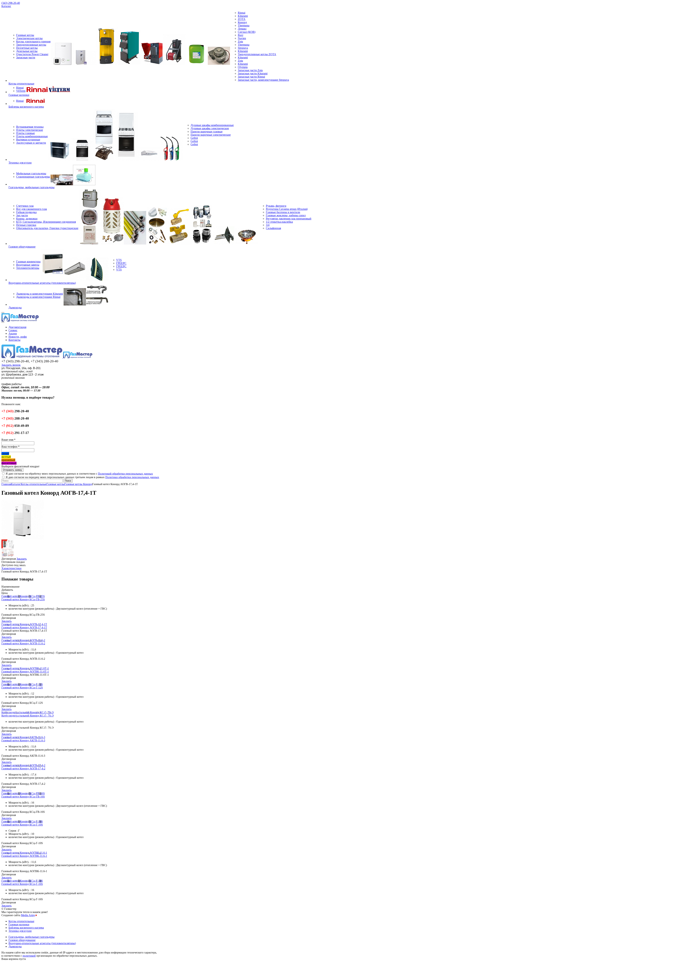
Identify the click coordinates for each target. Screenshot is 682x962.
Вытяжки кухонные (28, 139)
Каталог (6, 6)
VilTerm (20, 90)
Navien (242, 38)
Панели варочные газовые (207, 131)
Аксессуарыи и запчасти (31, 142)
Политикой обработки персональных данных (125, 473)
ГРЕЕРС (121, 263)
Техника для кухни (20, 162)
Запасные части (25, 57)
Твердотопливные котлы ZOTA (257, 54)
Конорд (242, 22)
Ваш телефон (10, 446)
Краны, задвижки (26, 218)
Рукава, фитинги (276, 205)
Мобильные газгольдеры (31, 173)
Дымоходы (15, 307)
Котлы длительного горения (33, 41)
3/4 (267, 224)
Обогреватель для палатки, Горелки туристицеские (47, 228)
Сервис (13, 330)
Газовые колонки (19, 94)
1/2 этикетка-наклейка (279, 221)
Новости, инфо (18, 336)
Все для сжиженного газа (31, 208)
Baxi (240, 35)
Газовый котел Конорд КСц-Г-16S (22, 880)
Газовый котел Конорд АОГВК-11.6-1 (24, 852)
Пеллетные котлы (27, 47)
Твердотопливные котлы (31, 44)
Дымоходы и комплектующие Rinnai (38, 296)
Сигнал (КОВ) (246, 31)
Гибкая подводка (26, 212)
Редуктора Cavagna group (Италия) (287, 208)
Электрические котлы (29, 38)
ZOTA (241, 19)
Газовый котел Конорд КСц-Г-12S (22, 684)
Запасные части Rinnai (251, 76)
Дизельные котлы (26, 51)
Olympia (243, 67)
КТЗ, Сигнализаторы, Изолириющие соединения (46, 221)
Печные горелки (26, 224)
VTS (119, 259)
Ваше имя (8, 439)
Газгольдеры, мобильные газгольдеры (32, 187)
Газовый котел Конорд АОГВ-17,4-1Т (24, 624)
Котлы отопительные (21, 83)
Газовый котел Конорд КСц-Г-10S (22, 821)
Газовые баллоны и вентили (283, 212)
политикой (29, 955)
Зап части (22, 215)
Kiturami (243, 15)
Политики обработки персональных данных (132, 477)
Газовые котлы (25, 35)
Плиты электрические (29, 129)
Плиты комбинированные (32, 136)
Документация (17, 327)
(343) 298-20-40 (10, 2)
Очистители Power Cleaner (32, 54)
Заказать (6, 621)
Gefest (194, 137)
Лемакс (242, 28)
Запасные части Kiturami (252, 73)
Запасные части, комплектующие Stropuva (263, 79)
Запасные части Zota (250, 70)
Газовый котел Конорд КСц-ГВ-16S (23, 793)
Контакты (14, 339)
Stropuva (243, 47)
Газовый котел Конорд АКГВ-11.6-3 (23, 737)
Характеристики (11, 568)
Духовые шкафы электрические (210, 128)
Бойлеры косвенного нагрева (26, 106)
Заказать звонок (11, 364)
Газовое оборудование (22, 246)
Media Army (28, 915)
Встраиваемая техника (30, 126)
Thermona (243, 25)
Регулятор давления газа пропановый (288, 218)
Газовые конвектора (28, 261)
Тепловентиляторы (27, 267)
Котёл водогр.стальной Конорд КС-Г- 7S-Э (27, 712)
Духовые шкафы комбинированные (212, 125)
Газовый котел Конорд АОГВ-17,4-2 (23, 765)
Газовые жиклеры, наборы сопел (286, 215)
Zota (240, 41)
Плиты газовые (25, 133)
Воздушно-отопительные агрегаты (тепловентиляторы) (42, 282)
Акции (13, 333)
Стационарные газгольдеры (33, 176)
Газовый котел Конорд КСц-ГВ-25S (23, 596)
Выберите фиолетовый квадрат (20, 466)
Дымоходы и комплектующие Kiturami (39, 293)
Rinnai (241, 12)
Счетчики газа (25, 205)
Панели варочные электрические (211, 134)
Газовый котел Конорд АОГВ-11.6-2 (23, 640)
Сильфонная (273, 228)
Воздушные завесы (27, 264)
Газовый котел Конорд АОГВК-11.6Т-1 (25, 668)
